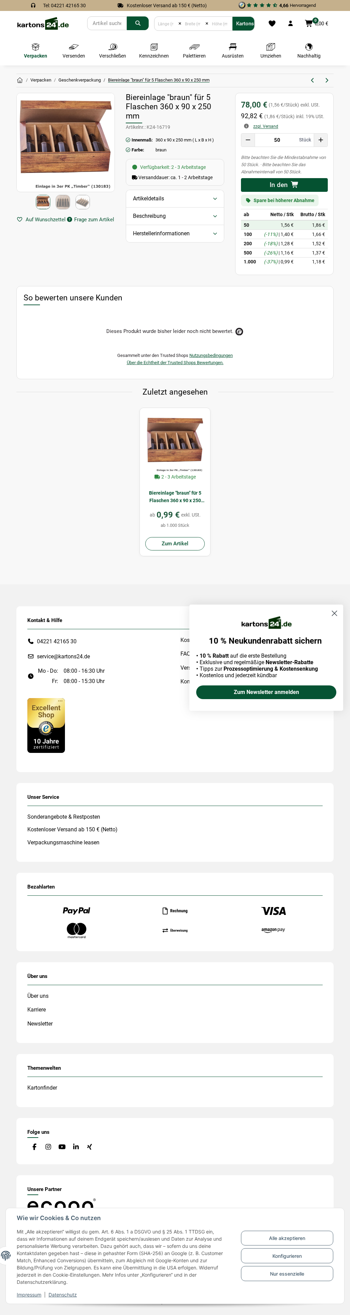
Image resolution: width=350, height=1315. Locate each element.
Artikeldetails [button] (148, 198)
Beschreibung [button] (149, 216)
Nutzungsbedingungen (211, 355)
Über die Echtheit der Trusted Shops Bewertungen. (175, 362)
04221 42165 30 (57, 641)
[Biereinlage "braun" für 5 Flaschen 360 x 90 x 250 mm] (175, 443)
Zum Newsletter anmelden (266, 692)
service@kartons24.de (63, 656)
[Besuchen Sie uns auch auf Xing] (90, 1147)
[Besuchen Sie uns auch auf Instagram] (48, 1147)
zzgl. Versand (265, 126)
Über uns (38, 996)
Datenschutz (63, 1295)
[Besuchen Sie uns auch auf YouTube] (62, 1147)
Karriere (36, 1009)
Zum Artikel (175, 544)
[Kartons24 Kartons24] (19, 80)
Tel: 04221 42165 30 (64, 5)
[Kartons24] (42, 23)
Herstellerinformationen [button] (161, 233)
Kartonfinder (42, 1087)
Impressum (29, 1295)
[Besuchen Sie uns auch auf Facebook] (34, 1147)
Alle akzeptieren (287, 1238)
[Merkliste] (272, 23)
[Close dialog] (334, 613)
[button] (290, 23)
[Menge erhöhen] (320, 140)
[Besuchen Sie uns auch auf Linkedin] (76, 1147)
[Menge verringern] (248, 140)
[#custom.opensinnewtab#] (46, 725)
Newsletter (40, 1023)
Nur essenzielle (287, 1274)
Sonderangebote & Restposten (63, 817)
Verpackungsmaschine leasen (63, 842)
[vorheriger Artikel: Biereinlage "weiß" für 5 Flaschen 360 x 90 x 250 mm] (313, 80)
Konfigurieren (287, 1256)
